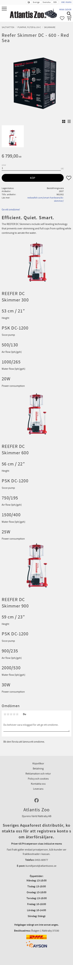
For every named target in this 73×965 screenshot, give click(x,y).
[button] (5, 9)
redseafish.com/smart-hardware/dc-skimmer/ (45, 199)
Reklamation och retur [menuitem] (38, 773)
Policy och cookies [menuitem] (38, 778)
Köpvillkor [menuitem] (38, 763)
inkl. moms (66, 2)
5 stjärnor (17, 714)
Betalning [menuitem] (38, 768)
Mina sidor (65, 9)
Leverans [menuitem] (38, 789)
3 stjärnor (11, 714)
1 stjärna (4, 714)
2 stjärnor (8, 714)
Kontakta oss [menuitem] (38, 783)
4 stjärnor (14, 714)
